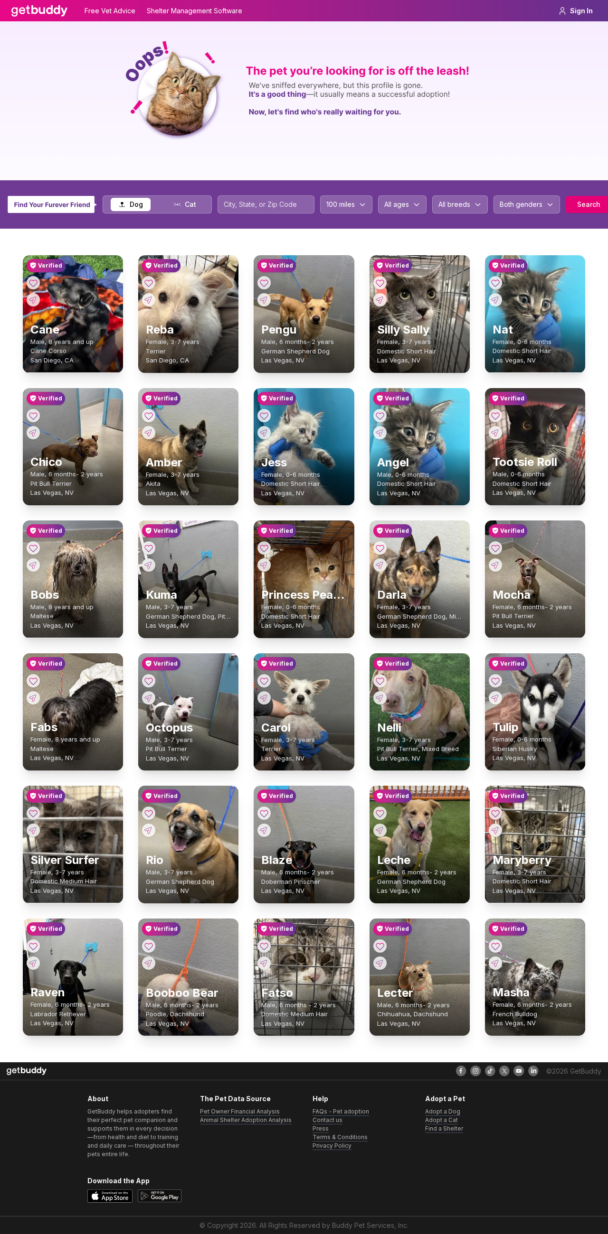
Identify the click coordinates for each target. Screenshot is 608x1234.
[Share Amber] (148, 432)
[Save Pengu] (264, 282)
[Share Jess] (264, 432)
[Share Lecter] (380, 963)
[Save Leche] (380, 813)
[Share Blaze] (264, 830)
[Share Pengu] (264, 299)
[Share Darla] (380, 565)
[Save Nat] (495, 282)
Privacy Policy (332, 1145)
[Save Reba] (148, 282)
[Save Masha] (495, 946)
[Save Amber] (148, 415)
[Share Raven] (33, 963)
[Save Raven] (33, 946)
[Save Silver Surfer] (33, 813)
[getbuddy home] (27, 1071)
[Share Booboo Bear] (148, 963)
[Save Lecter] (380, 946)
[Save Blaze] (264, 813)
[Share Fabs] (33, 698)
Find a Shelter (444, 1128)
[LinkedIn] (533, 1071)
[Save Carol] (264, 680)
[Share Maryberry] (495, 830)
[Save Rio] (148, 813)
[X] (504, 1071)
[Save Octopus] (148, 680)
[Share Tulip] (495, 698)
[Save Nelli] (380, 680)
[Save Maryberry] (495, 813)
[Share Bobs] (33, 565)
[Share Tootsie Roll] (495, 432)
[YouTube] (518, 1071)
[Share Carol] (264, 698)
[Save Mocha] (495, 548)
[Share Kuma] (148, 565)
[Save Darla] (380, 548)
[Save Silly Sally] (380, 282)
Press (321, 1128)
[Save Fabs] (33, 680)
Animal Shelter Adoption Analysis (246, 1119)
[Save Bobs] (33, 548)
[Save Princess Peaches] (264, 548)
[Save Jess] (264, 415)
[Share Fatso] (264, 963)
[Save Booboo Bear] (148, 946)
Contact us (327, 1119)
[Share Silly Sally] (380, 299)
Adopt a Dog (442, 1111)
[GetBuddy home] (39, 11)
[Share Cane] (33, 299)
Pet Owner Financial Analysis (240, 1111)
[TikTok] (490, 1071)
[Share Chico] (33, 432)
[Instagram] (475, 1071)
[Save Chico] (33, 415)
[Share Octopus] (148, 698)
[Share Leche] (380, 830)
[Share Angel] (380, 432)
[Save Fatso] (264, 946)
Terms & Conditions (340, 1137)
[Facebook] (461, 1071)
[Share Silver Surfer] (33, 830)
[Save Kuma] (148, 548)
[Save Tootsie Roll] (495, 415)
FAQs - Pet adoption (341, 1111)
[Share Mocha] (495, 565)
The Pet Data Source (235, 1099)
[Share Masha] (495, 963)
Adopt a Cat (441, 1119)
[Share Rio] (148, 830)
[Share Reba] (148, 299)
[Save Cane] (33, 282)
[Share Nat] (495, 299)
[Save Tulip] (495, 680)
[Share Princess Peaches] (264, 565)
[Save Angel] (380, 415)
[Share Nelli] (380, 698)
